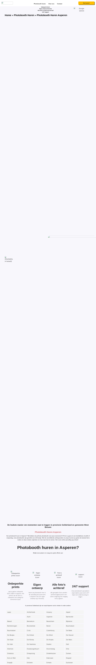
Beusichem (50, 621)
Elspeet (68, 658)
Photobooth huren (40, 3)
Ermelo (48, 663)
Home (8, 15)
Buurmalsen (70, 626)
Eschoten (69, 663)
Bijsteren (69, 621)
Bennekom (30, 621)
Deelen (48, 644)
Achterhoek (31, 612)
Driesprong (31, 653)
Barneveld (69, 617)
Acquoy (49, 612)
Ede (28, 658)
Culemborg (50, 630)
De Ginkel (30, 635)
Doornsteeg (50, 649)
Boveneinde (31, 626)
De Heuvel (69, 635)
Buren (48, 626)
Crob (28, 630)
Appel (68, 612)
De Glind (49, 635)
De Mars (69, 640)
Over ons (51, 3)
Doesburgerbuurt (33, 649)
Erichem (30, 663)
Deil (67, 644)
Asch (28, 617)
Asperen (49, 617)
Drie (67, 649)
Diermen (10, 649)
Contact (59, 3)
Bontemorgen (12, 626)
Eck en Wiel (11, 658)
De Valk (10, 644)
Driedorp (10, 653)
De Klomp (30, 640)
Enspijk (9, 663)
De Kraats (49, 640)
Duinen (68, 653)
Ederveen (49, 658)
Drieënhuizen (51, 653)
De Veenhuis (31, 644)
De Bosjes (10, 635)
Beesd (9, 621)
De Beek (69, 630)
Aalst (9, 612)
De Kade (10, 640)
